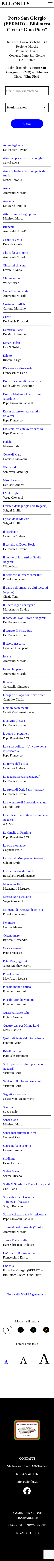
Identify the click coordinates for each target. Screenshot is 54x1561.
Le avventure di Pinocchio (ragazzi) (25, 802)
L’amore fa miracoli (15, 708)
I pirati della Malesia (16, 519)
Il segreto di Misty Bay (17, 630)
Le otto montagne (14, 845)
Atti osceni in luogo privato (20, 214)
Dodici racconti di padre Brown (23, 381)
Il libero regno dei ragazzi (19, 605)
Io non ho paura (13, 669)
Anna (6, 188)
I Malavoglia (11, 493)
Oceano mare (11, 935)
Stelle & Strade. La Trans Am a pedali (27, 1184)
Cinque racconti (13, 278)
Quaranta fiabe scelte (16, 1012)
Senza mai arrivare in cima (19, 1133)
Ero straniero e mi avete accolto (23, 429)
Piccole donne (12, 974)
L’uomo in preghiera (16, 733)
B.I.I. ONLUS (16, 4)
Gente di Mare (12, 454)
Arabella (8, 201)
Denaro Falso (11, 342)
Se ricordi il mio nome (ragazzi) (23, 1081)
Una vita (8, 1266)
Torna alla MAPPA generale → (27, 1294)
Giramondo (10, 467)
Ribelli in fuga (12, 1051)
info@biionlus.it (27, 1481)
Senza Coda (10, 1120)
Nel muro (9, 922)
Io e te (7, 656)
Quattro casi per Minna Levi (21, 1025)
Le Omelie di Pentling (17, 832)
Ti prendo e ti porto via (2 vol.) (23, 1227)
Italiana (7, 682)
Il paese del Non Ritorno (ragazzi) (24, 618)
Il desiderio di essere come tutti (22, 575)
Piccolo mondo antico (17, 987)
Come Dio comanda (15, 291)
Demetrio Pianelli (14, 330)
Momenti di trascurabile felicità (23, 909)
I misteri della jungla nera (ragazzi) (25, 506)
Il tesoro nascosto (14, 643)
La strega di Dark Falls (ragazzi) (23, 789)
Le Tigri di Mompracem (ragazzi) (24, 858)
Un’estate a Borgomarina (19, 1253)
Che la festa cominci (16, 252)
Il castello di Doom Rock (19, 544)
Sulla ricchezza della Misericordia (24, 1214)
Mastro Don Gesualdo (17, 897)
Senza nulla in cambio (17, 1145)
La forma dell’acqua (15, 763)
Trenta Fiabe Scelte (15, 1240)
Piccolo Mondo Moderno (19, 1000)
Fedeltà (7, 442)
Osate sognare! (12, 948)
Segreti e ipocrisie (14, 1094)
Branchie (8, 227)
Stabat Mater (11, 1171)
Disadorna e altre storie (17, 368)
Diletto (7, 355)
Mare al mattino (13, 884)
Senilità (8, 1107)
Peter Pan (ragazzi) (15, 961)
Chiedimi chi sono (14, 265)
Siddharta (9, 1158)
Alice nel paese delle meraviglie (23, 158)
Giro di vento (11, 480)
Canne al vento (12, 240)
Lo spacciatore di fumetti (19, 871)
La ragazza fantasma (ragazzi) (21, 776)
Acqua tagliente (13, 145)
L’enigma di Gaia (14, 720)
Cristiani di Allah (14, 304)
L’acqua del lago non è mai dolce (24, 695)
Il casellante (10, 532)
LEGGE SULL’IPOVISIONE (27, 1525)
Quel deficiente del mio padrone (23, 1038)
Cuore (7, 317)
